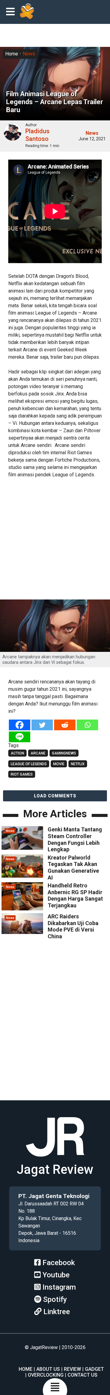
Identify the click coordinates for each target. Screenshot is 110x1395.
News (29, 54)
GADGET (94, 1369)
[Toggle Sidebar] (12, 12)
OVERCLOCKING (46, 1375)
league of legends (29, 764)
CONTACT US (82, 1375)
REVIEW (72, 1369)
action (17, 753)
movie (58, 764)
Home (11, 54)
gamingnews (64, 753)
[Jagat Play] (27, 12)
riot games (22, 774)
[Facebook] (19, 725)
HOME (25, 1369)
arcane (38, 753)
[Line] (19, 737)
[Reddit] (64, 725)
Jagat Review (55, 1169)
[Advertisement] (55, 539)
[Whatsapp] (87, 725)
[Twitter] (42, 725)
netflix (78, 764)
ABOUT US (48, 1369)
